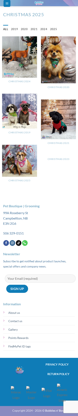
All (5, 29)
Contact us (15, 321)
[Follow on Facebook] (6, 243)
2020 (24, 29)
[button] (7, 3)
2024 (43, 29)
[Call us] (25, 243)
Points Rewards (18, 338)
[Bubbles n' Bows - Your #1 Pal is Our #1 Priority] (39, 3)
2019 (14, 29)
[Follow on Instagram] (12, 243)
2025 (53, 29)
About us (14, 312)
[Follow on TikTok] (18, 243)
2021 (34, 29)
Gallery (13, 329)
